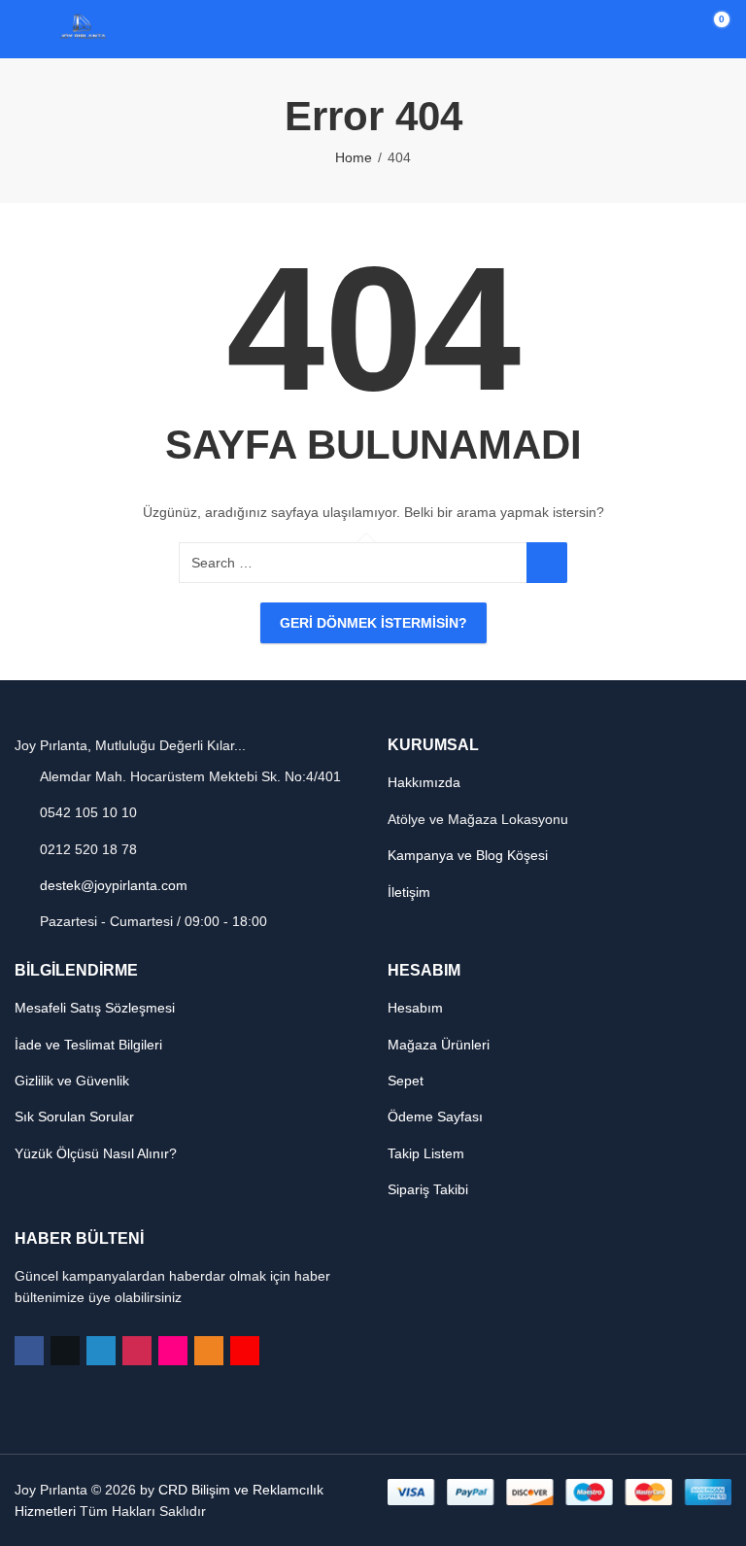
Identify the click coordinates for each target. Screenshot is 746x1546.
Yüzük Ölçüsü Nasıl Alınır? (96, 1153)
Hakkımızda (424, 782)
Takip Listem (426, 1153)
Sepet (406, 1080)
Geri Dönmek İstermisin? (373, 623)
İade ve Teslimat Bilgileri (88, 1044)
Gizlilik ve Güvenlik (72, 1080)
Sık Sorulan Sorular (74, 1116)
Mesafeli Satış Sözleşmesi (95, 1007)
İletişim (409, 892)
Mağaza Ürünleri (439, 1044)
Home (353, 157)
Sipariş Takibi (428, 1189)
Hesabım (415, 1007)
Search (546, 562)
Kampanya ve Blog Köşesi (468, 855)
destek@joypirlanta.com (113, 885)
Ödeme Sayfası (435, 1116)
